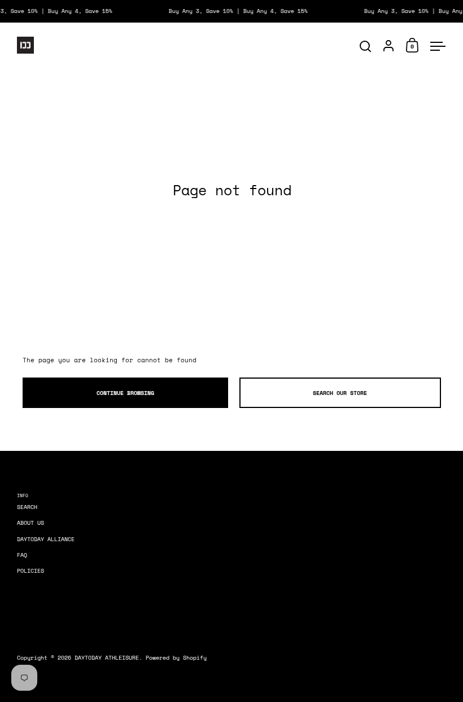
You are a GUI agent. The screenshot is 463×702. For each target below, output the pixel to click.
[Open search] (366, 46)
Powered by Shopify (176, 657)
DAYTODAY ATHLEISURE (107, 657)
